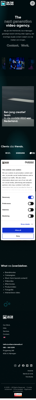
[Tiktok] (19, 365)
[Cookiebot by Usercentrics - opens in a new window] (25, 162)
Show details (25, 224)
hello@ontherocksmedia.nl (13, 344)
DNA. (5, 328)
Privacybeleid (18, 389)
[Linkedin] (31, 365)
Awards (30, 371)
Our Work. (6, 325)
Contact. (6, 334)
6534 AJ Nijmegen (9, 353)
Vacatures (29, 377)
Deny (18, 236)
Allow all (18, 230)
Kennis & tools (28, 374)
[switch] (31, 203)
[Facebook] (23, 365)
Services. (6, 331)
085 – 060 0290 (9, 347)
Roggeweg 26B (8, 350)
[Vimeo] (27, 365)
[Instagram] (15, 365)
